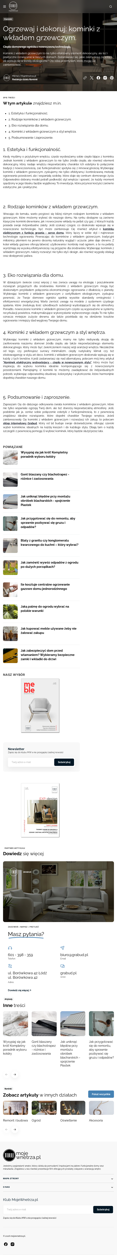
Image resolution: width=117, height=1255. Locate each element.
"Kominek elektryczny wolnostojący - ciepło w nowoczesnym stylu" (47, 362)
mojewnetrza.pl (18, 1236)
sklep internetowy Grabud (20, 423)
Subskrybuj (64, 762)
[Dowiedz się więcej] (58, 891)
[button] (4, 6)
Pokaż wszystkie (101, 1094)
